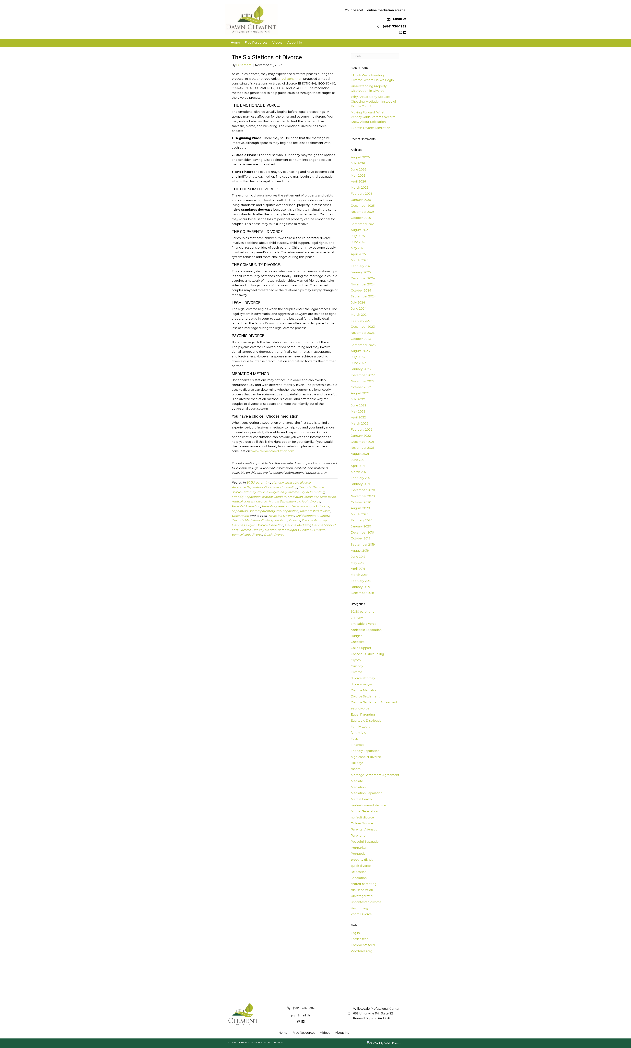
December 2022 (363, 375)
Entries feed (360, 939)
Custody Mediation (246, 520)
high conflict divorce (366, 757)
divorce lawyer (268, 492)
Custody (305, 487)
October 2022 (361, 387)
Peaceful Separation (293, 506)
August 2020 (360, 508)
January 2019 (360, 587)
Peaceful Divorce (312, 530)
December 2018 (362, 593)
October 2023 (361, 339)
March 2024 (360, 315)
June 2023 (358, 363)
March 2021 (359, 472)
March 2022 (359, 423)
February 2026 (361, 193)
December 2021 (362, 442)
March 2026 (359, 187)
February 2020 (362, 520)
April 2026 (358, 181)
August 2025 (360, 230)
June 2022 (358, 405)
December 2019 (362, 532)
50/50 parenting (258, 482)
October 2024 (361, 290)
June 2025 (358, 242)
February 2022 (361, 429)
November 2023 (363, 333)
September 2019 (363, 544)
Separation (240, 511)
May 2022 (358, 411)
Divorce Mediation (269, 525)
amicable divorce (298, 482)
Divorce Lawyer (243, 525)
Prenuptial (358, 853)
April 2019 (358, 569)
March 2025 (359, 260)
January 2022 (361, 436)
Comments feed (363, 945)
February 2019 (361, 581)
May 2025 (358, 248)
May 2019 (357, 563)
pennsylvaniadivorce (247, 534)
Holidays (357, 763)
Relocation (359, 872)
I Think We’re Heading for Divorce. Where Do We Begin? (373, 77)
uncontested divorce (315, 511)
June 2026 (358, 169)
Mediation (295, 497)
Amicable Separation (247, 487)
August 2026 (360, 157)
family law (358, 732)
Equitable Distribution (367, 720)
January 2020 (361, 526)
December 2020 (363, 490)
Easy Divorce (241, 530)
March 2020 (360, 514)
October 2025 (361, 218)
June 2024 (358, 308)
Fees (354, 739)
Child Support (361, 648)
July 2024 (358, 302)
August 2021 (360, 454)
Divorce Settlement (365, 696)
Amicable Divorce (281, 516)
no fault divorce (308, 501)
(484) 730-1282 (394, 26)
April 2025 (358, 254)
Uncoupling (240, 516)
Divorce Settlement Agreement (374, 702)
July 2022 (358, 399)
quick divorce (319, 506)
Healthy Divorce (264, 530)
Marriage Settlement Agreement (375, 775)
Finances (357, 745)
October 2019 (360, 538)
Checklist (357, 642)
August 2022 (360, 393)
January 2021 (360, 484)
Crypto (356, 660)
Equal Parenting (312, 492)
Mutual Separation (282, 501)
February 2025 (361, 266)
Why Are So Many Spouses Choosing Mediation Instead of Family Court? (373, 101)
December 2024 (363, 278)
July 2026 (358, 163)
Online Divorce (362, 823)
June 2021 (358, 460)
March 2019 (359, 575)
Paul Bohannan (290, 79)
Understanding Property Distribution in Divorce (369, 88)
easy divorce (289, 492)
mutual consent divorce (249, 501)
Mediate (280, 497)
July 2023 (358, 357)
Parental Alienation (246, 506)
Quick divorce (274, 534)
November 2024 (363, 284)
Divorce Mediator (297, 525)
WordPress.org (361, 951)
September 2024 (363, 296)
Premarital (359, 848)
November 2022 (363, 381)
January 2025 (361, 272)
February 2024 (362, 321)
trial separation (287, 511)
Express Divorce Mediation (370, 128)
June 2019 (358, 557)
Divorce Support (324, 525)
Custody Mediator (274, 520)
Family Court (360, 727)
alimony (278, 482)
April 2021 (358, 466)
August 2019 (360, 550)
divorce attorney (244, 492)
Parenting (269, 506)
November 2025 (362, 212)
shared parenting (262, 511)
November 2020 (363, 496)
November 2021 (362, 448)
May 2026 (358, 175)
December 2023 (363, 327)
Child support (306, 516)
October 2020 (361, 502)
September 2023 (363, 345)
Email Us (399, 19)
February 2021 (361, 478)
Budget (356, 636)
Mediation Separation (320, 497)
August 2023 (360, 351)
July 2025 (358, 236)
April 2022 (358, 417)
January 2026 (361, 200)
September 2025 (363, 224)
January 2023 (361, 369)
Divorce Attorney (314, 520)
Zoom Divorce (361, 914)
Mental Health (361, 799)
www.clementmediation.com (272, 451)
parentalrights (288, 530)
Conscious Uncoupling (280, 487)
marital (267, 497)
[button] (400, 32)
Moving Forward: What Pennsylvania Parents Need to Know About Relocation (373, 117)
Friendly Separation (246, 497)
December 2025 (363, 205)
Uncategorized (362, 896)
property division (363, 860)
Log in (355, 933)
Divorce (318, 487)
